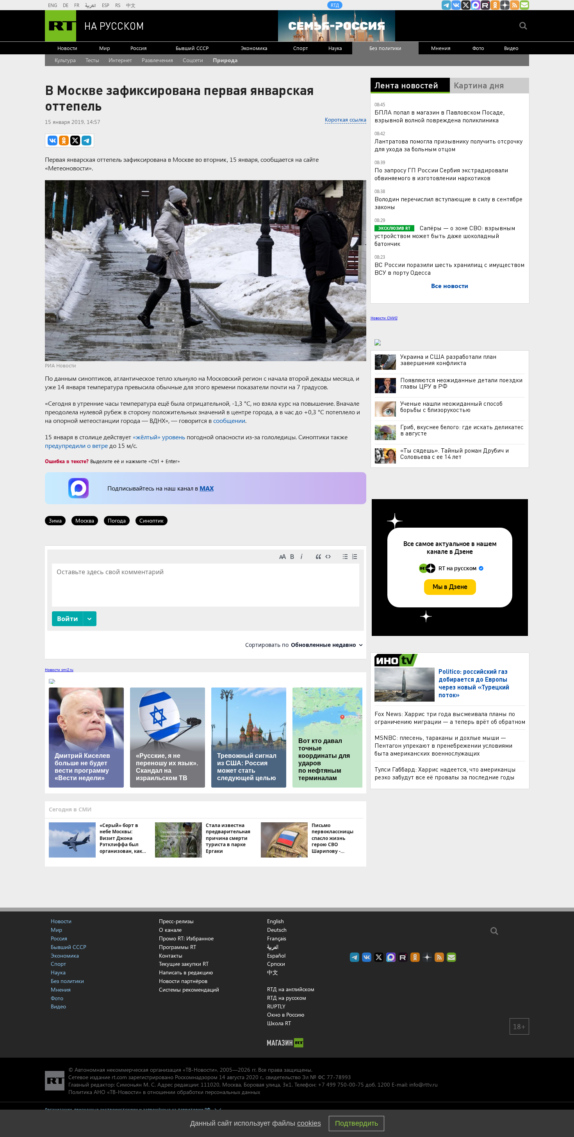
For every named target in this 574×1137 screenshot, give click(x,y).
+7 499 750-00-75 (341, 1084)
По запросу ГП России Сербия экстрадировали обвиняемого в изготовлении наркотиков (441, 174)
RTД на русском (286, 997)
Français (276, 938)
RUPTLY (276, 1006)
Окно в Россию (285, 1014)
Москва (84, 520)
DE (65, 5)
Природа (225, 60)
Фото (478, 48)
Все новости (449, 285)
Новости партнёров (183, 981)
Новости (67, 48)
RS (117, 5)
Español (276, 956)
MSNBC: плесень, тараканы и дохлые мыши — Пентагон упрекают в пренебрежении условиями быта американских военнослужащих (443, 745)
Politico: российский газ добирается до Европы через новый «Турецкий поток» (474, 683)
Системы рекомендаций (189, 989)
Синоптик (151, 520)
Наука (335, 48)
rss (514, 5)
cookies (309, 1123)
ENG (52, 5)
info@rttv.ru (423, 1084)
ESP (105, 5)
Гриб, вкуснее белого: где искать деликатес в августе (462, 430)
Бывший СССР (192, 48)
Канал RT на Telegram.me (446, 5)
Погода (117, 520)
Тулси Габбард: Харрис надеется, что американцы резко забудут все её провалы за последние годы (445, 773)
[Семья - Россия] (336, 25)
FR (76, 5)
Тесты (92, 60)
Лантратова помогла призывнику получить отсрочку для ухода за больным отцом (448, 145)
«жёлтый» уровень (159, 437)
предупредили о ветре (76, 445)
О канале (170, 929)
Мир (104, 48)
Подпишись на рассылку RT (524, 5)
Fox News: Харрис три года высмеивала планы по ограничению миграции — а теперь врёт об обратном (449, 717)
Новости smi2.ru (59, 669)
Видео (511, 48)
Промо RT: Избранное (186, 938)
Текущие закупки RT (184, 963)
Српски (276, 964)
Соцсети (193, 60)
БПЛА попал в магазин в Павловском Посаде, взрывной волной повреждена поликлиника (439, 116)
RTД (335, 5)
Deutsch (277, 930)
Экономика (254, 48)
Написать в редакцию (186, 972)
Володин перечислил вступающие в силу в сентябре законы (448, 203)
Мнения (441, 48)
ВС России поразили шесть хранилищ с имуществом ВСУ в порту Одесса (449, 268)
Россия (138, 48)
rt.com (119, 1077)
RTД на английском (290, 989)
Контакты (170, 955)
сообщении (229, 420)
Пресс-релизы (176, 921)
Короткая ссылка (345, 119)
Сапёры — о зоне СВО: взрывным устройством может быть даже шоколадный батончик (444, 235)
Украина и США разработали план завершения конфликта (448, 359)
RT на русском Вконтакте (456, 5)
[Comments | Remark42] (205, 602)
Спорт (300, 48)
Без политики (385, 48)
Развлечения (157, 60)
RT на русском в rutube (485, 5)
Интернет (120, 60)
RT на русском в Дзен (505, 5)
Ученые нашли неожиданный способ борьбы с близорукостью (451, 406)
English (275, 921)
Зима (55, 520)
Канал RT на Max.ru (475, 5)
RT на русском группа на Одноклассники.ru (495, 5)
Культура (65, 60)
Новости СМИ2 (384, 318)
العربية (90, 5)
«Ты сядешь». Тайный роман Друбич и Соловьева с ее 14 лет (454, 453)
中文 (130, 5)
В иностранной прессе (397, 660)
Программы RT (177, 947)
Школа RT (279, 1023)
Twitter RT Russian (466, 5)
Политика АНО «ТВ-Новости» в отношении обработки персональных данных (164, 1092)
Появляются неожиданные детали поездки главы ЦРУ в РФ (461, 383)
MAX (207, 488)
